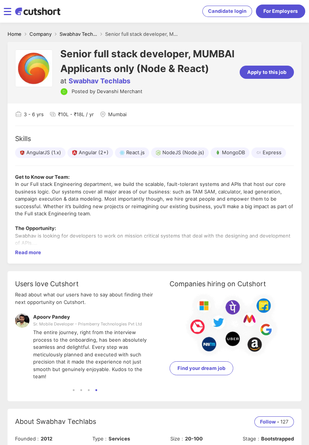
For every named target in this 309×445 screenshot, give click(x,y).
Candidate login (227, 11)
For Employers (280, 11)
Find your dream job (201, 368)
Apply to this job (266, 72)
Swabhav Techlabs (99, 81)
